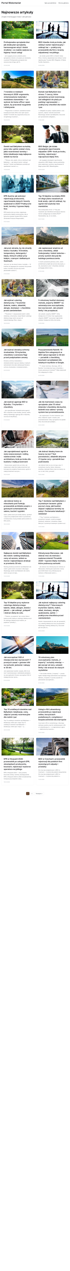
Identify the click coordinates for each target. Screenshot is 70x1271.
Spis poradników (50, 3)
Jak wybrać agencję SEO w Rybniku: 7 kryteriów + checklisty (16, 404)
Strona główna (63, 3)
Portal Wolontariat (11, 3)
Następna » (39, 793)
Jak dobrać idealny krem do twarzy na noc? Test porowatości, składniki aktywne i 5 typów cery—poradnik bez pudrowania (52, 456)
